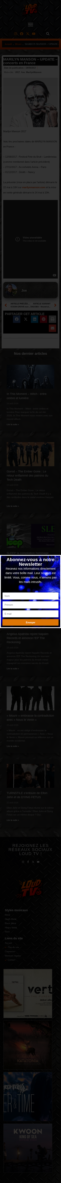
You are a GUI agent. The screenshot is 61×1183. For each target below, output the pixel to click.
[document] (30, 591)
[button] (56, 559)
